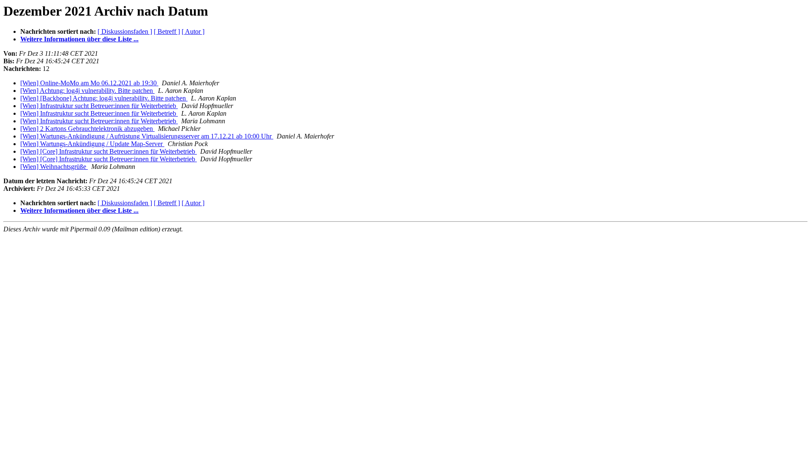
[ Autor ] (193, 31)
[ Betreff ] (167, 31)
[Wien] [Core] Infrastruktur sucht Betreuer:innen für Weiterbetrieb (108, 151)
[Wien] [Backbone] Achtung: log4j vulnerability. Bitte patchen (104, 98)
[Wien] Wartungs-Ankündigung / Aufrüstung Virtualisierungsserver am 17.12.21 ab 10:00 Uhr (146, 136)
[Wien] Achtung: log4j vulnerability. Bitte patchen (87, 90)
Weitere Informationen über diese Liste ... (79, 39)
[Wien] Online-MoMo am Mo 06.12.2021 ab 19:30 (89, 83)
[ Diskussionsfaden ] (125, 31)
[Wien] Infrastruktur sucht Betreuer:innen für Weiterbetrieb (99, 105)
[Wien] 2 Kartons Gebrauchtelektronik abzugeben (87, 128)
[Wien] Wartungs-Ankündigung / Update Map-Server (92, 143)
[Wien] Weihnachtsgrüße (54, 166)
